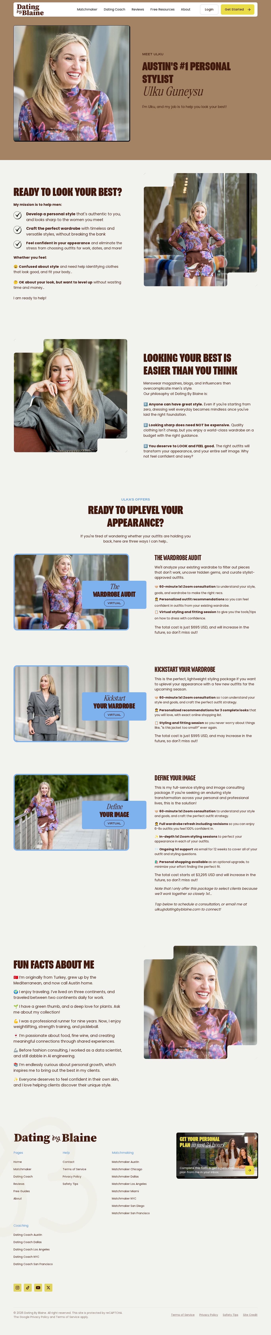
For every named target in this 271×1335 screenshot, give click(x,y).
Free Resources (162, 9)
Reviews (138, 9)
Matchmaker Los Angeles (129, 1184)
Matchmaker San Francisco (131, 1213)
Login (209, 9)
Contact (68, 1162)
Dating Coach (114, 9)
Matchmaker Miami (125, 1191)
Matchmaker (87, 9)
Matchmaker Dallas (125, 1177)
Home (17, 1162)
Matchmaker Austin (125, 1162)
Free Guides (21, 1191)
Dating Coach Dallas (27, 1242)
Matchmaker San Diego (128, 1206)
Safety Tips (70, 1184)
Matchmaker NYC (124, 1199)
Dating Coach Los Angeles (31, 1249)
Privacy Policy (72, 1177)
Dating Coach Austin (27, 1235)
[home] (30, 9)
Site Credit (250, 1315)
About (185, 9)
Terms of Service (74, 1169)
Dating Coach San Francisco (33, 1264)
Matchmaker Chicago (127, 1169)
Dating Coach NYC (26, 1257)
